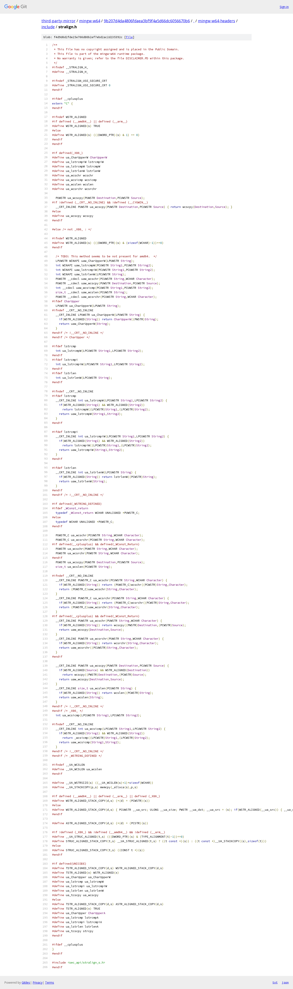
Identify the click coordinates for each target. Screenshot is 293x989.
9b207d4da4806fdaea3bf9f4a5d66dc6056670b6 (147, 20)
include (48, 26)
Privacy (37, 982)
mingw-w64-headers (216, 20)
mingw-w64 (89, 20)
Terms (49, 982)
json (285, 982)
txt (275, 982)
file (129, 37)
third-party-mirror (58, 20)
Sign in (284, 7)
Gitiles (26, 982)
